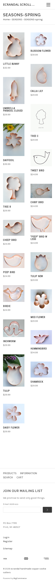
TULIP (6, 390)
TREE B (7, 206)
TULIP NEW (37, 276)
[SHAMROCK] (41, 370)
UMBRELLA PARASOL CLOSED (13, 109)
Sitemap (7, 548)
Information (28, 473)
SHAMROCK (37, 381)
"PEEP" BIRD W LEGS (39, 238)
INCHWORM (9, 341)
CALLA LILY (37, 91)
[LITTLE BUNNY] (13, 46)
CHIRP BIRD (37, 202)
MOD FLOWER (38, 317)
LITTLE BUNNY (11, 63)
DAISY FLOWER (11, 427)
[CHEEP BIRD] (13, 228)
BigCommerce (20, 578)
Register (7, 541)
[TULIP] (13, 370)
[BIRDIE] (13, 293)
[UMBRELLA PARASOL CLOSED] (13, 90)
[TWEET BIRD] (41, 157)
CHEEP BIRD (10, 240)
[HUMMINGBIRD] (41, 337)
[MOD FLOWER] (41, 301)
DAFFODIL (8, 160)
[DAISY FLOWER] (13, 413)
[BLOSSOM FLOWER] (41, 39)
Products (9, 473)
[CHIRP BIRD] (41, 191)
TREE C (34, 136)
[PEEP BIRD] (13, 260)
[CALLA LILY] (41, 75)
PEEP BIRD (9, 272)
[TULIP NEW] (41, 262)
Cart (19, 477)
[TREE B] (13, 187)
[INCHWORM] (13, 328)
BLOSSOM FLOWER (41, 50)
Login (6, 537)
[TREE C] (41, 118)
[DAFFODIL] (13, 140)
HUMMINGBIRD (39, 348)
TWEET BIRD (37, 170)
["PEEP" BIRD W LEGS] (41, 223)
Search (8, 477)
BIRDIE (7, 306)
